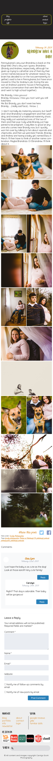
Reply (42, 577)
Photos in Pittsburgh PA (28, 538)
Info (4, 723)
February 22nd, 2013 (29, 561)
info (8, 23)
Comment (9, 632)
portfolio (8, 19)
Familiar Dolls (36, 723)
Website (8, 674)
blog (8, 16)
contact (45, 19)
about (45, 16)
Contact (20, 720)
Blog (4, 718)
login (45, 23)
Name (8, 653)
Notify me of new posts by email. (23, 692)
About (19, 718)
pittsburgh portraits (17, 540)
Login (18, 723)
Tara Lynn (30, 558)
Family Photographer (17, 536)
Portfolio (6, 720)
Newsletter (7, 726)
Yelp (32, 720)
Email (7, 663)
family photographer (12, 538)
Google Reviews (37, 718)
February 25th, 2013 (30, 585)
